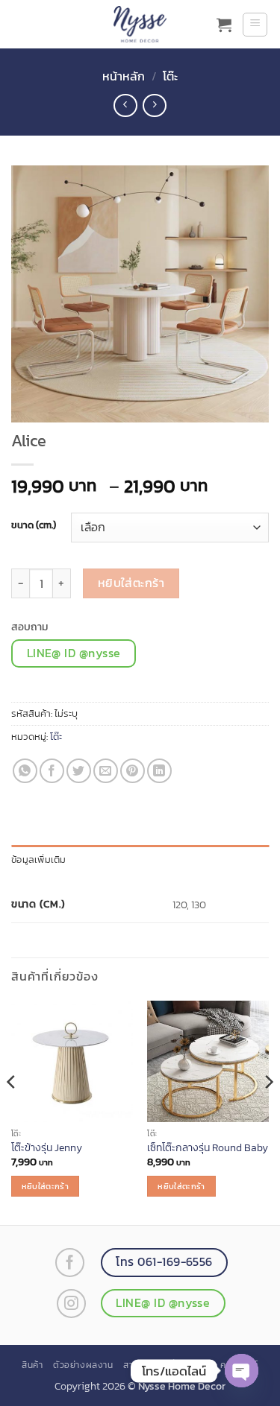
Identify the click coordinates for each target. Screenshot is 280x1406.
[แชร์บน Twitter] (78, 771)
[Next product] (125, 105)
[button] (224, 24)
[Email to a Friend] (105, 771)
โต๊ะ (170, 76)
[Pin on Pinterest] (132, 771)
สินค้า (32, 1365)
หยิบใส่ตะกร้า (131, 583)
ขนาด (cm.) (33, 525)
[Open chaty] (241, 1370)
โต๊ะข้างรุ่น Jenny (46, 1148)
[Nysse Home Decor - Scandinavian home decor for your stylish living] (140, 24)
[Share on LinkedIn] (159, 771)
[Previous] (12, 1111)
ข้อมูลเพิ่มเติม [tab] (38, 859)
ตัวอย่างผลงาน (83, 1365)
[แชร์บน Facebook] (52, 771)
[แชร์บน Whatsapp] (25, 771)
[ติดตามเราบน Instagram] (71, 1303)
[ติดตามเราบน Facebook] (69, 1262)
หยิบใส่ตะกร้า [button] (45, 1186)
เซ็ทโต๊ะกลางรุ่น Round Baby (207, 1148)
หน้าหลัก (123, 76)
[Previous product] (154, 105)
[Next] (268, 1111)
